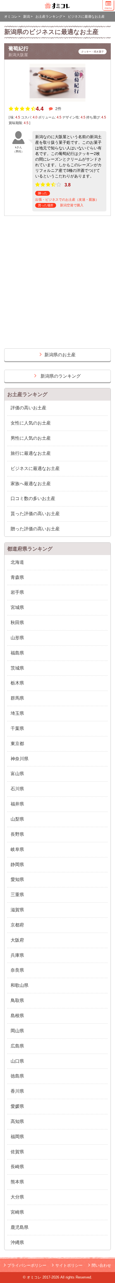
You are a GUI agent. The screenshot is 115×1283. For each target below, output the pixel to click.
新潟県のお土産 (60, 354)
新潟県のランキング (60, 376)
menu (108, 8)
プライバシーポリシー (26, 1265)
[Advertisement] (57, 285)
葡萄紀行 (18, 48)
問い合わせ (101, 1265)
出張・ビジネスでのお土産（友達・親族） (67, 200)
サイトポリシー (69, 1265)
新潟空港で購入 (71, 205)
